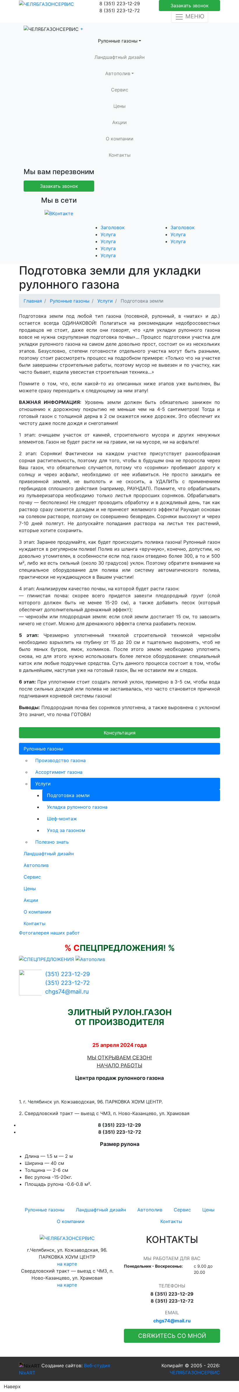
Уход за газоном (66, 830)
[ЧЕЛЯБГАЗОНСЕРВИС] (46, 3)
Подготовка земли (68, 795)
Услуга (108, 234)
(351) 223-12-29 (67, 974)
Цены (119, 106)
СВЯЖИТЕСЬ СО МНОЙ (172, 1335)
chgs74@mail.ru (67, 991)
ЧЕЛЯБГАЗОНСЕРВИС (195, 1372)
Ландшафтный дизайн (119, 57)
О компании (119, 139)
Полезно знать (52, 842)
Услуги (43, 784)
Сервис (119, 90)
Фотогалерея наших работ (49, 933)
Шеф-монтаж (62, 819)
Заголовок (113, 227)
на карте (67, 1264)
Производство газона (60, 760)
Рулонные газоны (118, 41)
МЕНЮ (194, 16)
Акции (119, 122)
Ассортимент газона (58, 772)
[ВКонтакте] (59, 213)
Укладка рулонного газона (77, 807)
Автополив (117, 73)
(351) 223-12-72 (67, 982)
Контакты (120, 155)
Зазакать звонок (190, 5)
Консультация (120, 733)
